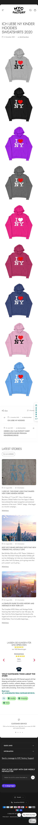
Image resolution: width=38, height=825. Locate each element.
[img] (19, 647)
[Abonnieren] (33, 777)
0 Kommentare (32, 410)
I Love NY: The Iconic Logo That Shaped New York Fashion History (18, 492)
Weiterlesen (5, 510)
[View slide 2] (18, 732)
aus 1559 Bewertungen (19, 649)
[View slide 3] (20, 732)
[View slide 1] (16, 732)
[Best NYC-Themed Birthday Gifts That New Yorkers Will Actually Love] (19, 528)
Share (6, 411)
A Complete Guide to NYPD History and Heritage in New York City (18, 604)
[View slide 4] (22, 732)
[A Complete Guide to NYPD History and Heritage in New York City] (19, 584)
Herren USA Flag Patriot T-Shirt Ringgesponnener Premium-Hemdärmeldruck (17, 433)
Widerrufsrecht (6, 816)
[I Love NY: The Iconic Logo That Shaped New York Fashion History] (19, 472)
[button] (4, 660)
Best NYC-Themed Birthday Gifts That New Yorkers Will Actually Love (19, 548)
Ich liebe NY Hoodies (16, 420)
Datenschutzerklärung (14, 816)
